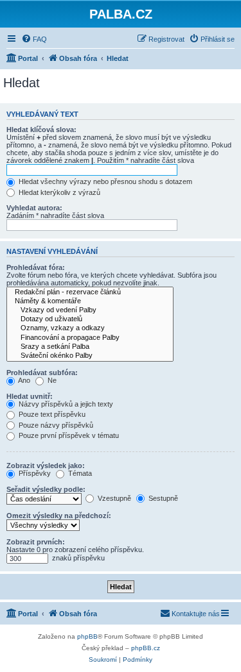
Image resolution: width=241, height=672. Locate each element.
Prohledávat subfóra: (42, 372)
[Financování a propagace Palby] (90, 337)
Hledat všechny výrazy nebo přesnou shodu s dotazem (104, 181)
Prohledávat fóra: (35, 267)
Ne (51, 380)
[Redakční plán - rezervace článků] (90, 292)
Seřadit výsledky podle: (45, 489)
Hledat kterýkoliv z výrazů (58, 192)
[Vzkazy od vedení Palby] (90, 310)
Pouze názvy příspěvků (55, 425)
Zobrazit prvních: (35, 542)
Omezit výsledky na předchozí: (58, 515)
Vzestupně (113, 498)
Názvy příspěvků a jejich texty (65, 404)
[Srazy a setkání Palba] (90, 346)
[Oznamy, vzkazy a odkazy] (90, 328)
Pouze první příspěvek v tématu (68, 435)
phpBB (87, 636)
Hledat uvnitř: (29, 396)
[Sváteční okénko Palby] (90, 355)
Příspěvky (34, 473)
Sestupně (162, 498)
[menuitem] (34, 39)
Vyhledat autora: (34, 208)
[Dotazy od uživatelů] (90, 319)
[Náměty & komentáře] (90, 301)
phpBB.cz (145, 647)
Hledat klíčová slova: (41, 129)
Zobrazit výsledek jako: (45, 465)
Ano (23, 380)
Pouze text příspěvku (51, 414)
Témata (79, 473)
